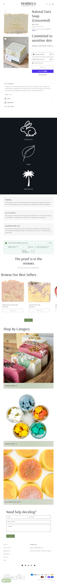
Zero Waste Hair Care (12, 502)
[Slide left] (25, 316)
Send (10, 536)
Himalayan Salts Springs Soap (10, 305)
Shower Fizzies (10, 444)
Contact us (5, 557)
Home (4, 560)
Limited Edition (10, 386)
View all (28, 320)
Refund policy (6, 553)
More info (50, 242)
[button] (4, 4)
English (20, 577)
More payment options (43, 74)
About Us (5, 544)
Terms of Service (7, 547)
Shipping (33, 26)
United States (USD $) (9, 577)
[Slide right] (31, 316)
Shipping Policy (6, 550)
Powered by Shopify (50, 579)
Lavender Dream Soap (34, 305)
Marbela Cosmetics (44, 579)
